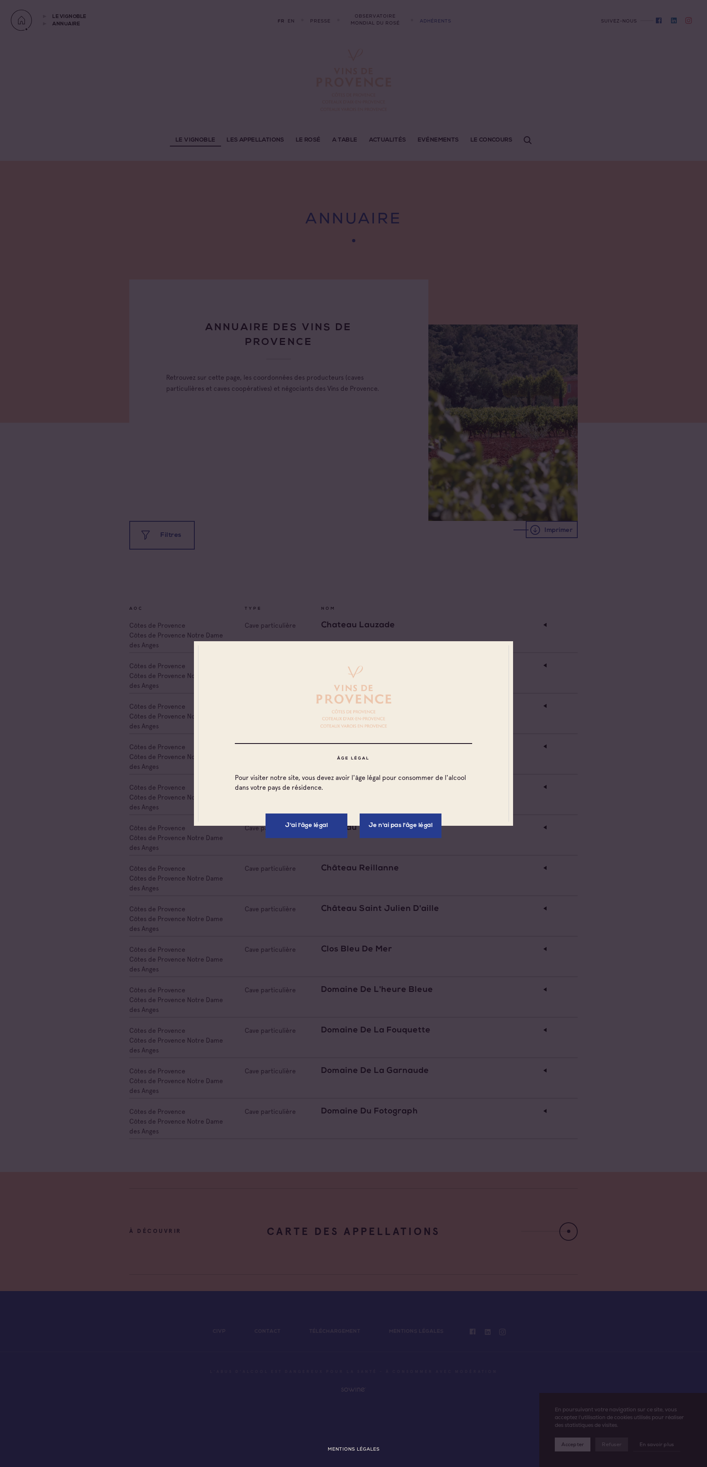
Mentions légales (354, 1449)
